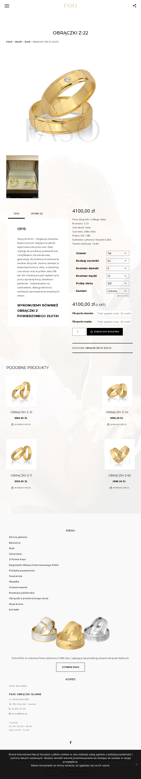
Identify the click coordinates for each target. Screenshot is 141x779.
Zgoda (54, 772)
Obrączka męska (82, 321)
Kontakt (14, 609)
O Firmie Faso (17, 559)
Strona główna (18, 537)
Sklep (18, 41)
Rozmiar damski (87, 268)
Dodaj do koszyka (106, 331)
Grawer (81, 253)
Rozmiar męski (86, 276)
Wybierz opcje (23, 424)
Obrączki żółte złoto (98, 348)
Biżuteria (14, 542)
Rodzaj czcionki (87, 260)
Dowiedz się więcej (79, 772)
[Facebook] (70, 742)
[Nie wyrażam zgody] (136, 764)
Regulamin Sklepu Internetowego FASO (34, 565)
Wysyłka (14, 581)
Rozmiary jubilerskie (22, 592)
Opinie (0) (37, 213)
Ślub (27, 41)
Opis (16, 213)
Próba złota (84, 283)
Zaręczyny (15, 553)
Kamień (81, 291)
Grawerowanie (18, 587)
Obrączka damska (82, 313)
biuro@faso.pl (19, 713)
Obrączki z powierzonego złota (28, 598)
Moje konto (16, 604)
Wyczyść (123, 295)
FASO (9, 41)
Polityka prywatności (22, 570)
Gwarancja (15, 576)
